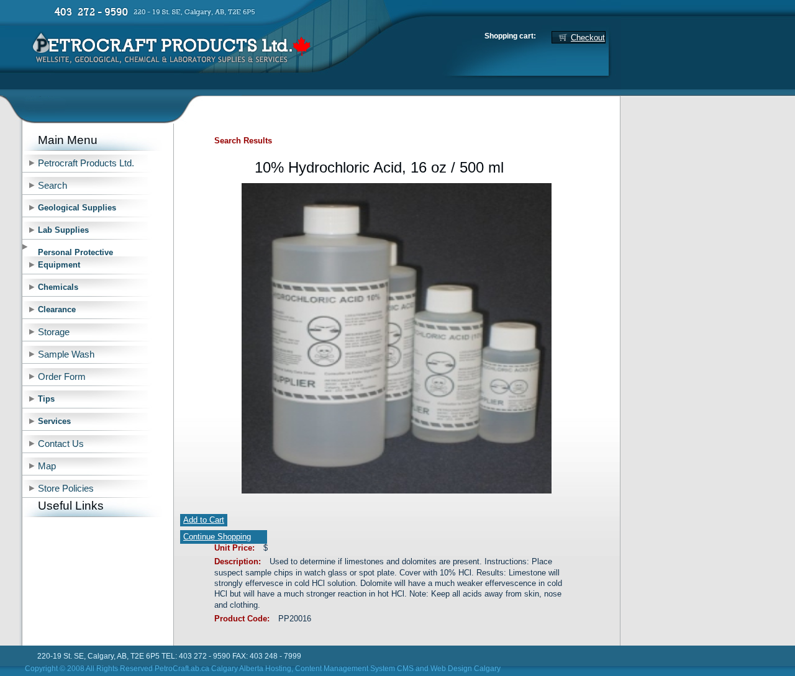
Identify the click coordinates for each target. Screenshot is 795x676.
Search (52, 186)
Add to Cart (203, 520)
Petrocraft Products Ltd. (86, 163)
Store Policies (66, 488)
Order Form (62, 377)
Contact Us (61, 444)
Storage (54, 332)
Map (47, 466)
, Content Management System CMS (352, 668)
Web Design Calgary (465, 668)
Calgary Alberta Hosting (251, 668)
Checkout (588, 37)
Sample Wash (66, 354)
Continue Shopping (217, 536)
